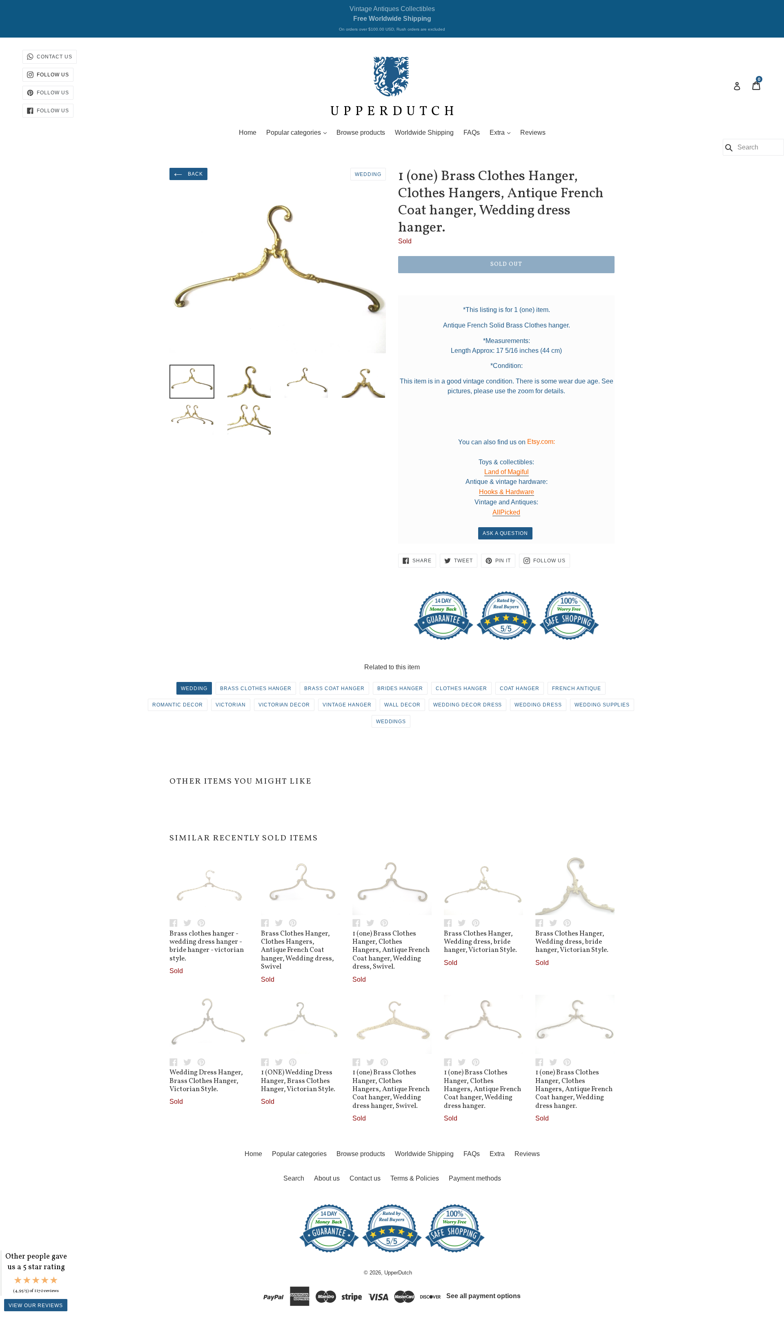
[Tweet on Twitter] (190, 922)
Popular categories (298, 132)
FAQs (471, 132)
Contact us (365, 1178)
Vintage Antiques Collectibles (392, 18)
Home (247, 132)
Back (194, 174)
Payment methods (475, 1178)
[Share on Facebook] (176, 922)
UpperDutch (398, 1273)
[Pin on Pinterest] (203, 922)
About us (327, 1178)
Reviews (533, 132)
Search (293, 1178)
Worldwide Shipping (424, 132)
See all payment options (483, 1296)
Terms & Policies (414, 1178)
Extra (502, 132)
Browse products (360, 132)
